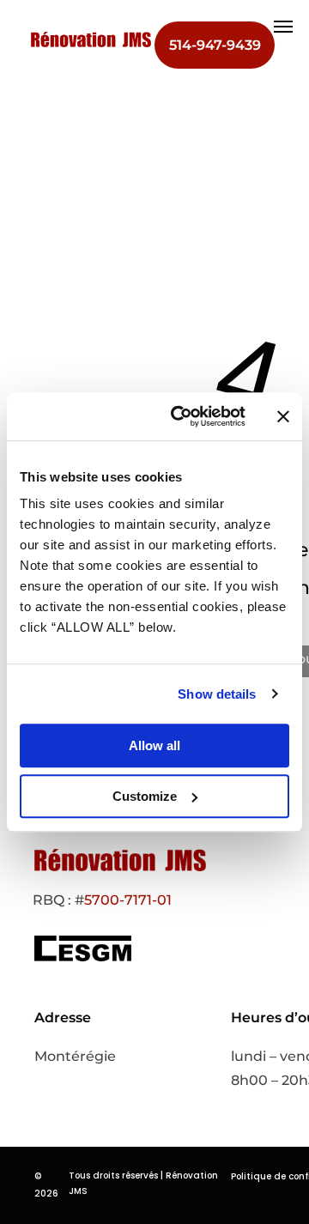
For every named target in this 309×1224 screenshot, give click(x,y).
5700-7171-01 (128, 900)
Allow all (154, 745)
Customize (144, 796)
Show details (217, 694)
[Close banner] (283, 416)
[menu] (283, 26)
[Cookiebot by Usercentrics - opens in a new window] (181, 416)
